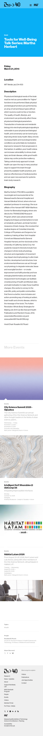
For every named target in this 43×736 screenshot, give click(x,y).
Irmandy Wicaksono (10, 499)
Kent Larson (7, 430)
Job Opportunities (27, 680)
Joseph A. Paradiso (23, 499)
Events (6, 697)
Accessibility (8, 724)
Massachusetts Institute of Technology (15, 719)
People (6, 694)
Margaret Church (17, 430)
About (6, 682)
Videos (6, 700)
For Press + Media (9, 706)
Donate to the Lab (9, 726)
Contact (24, 683)
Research (7, 676)
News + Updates (9, 679)
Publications (25, 677)
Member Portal (8, 703)
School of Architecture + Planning (14, 721)
